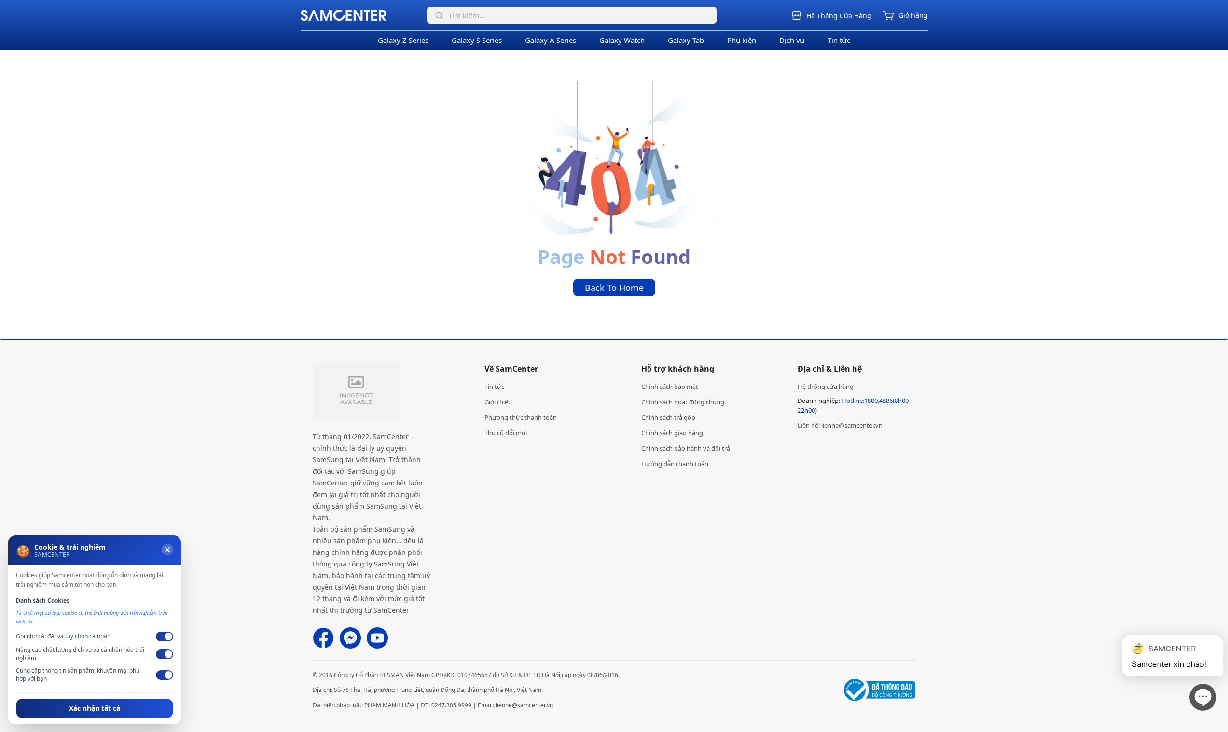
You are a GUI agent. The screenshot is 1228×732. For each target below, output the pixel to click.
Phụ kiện (741, 40)
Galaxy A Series (550, 40)
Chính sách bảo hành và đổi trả (685, 448)
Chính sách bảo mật (669, 386)
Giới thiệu (498, 402)
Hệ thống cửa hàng (826, 386)
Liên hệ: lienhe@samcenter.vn (840, 425)
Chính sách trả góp (668, 417)
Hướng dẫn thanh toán (674, 463)
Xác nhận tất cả (94, 708)
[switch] (164, 636)
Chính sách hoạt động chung (682, 402)
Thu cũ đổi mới (505, 432)
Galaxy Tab (686, 40)
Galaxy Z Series (403, 40)
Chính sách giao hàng (672, 432)
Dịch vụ (791, 40)
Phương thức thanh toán (520, 417)
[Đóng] (167, 549)
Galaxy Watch (622, 40)
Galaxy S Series (477, 40)
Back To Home (614, 287)
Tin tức (839, 40)
